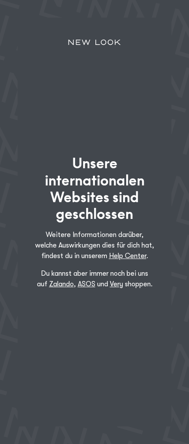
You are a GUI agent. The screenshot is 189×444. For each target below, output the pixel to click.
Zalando (61, 284)
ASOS (86, 284)
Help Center (127, 256)
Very (116, 284)
